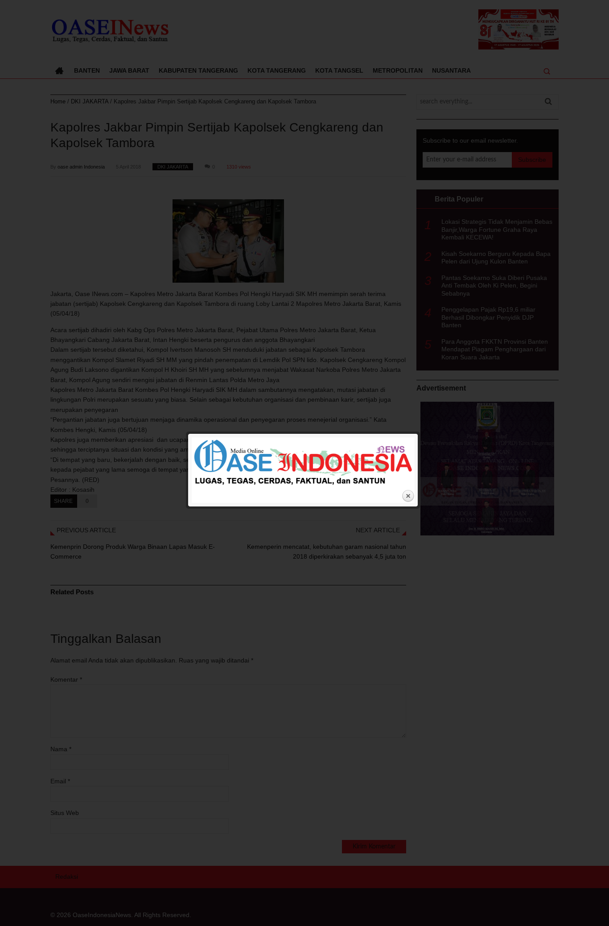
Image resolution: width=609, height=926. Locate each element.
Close (408, 496)
